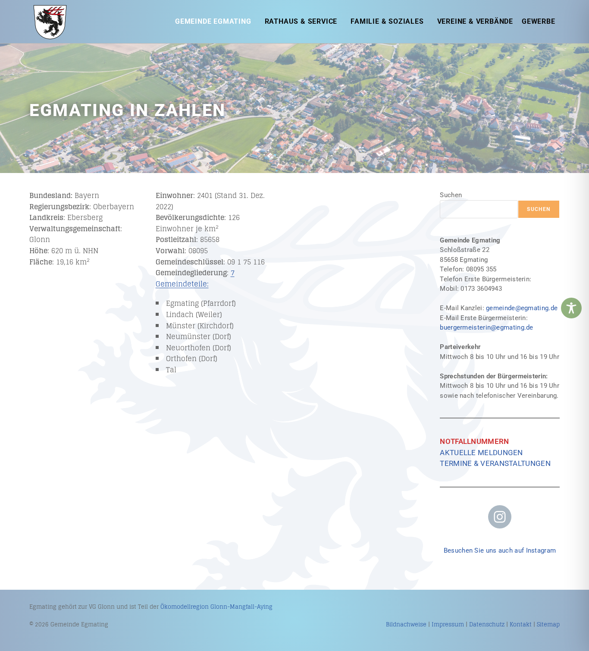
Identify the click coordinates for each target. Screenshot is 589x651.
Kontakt (521, 624)
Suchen (451, 195)
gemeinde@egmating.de (522, 308)
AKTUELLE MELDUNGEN (481, 452)
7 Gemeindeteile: (195, 278)
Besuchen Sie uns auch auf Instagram (500, 550)
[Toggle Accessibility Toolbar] (571, 308)
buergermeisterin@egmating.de (486, 327)
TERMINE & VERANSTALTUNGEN (495, 463)
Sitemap (548, 624)
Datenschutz (486, 624)
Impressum (448, 624)
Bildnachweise (406, 624)
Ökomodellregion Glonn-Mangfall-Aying (216, 607)
